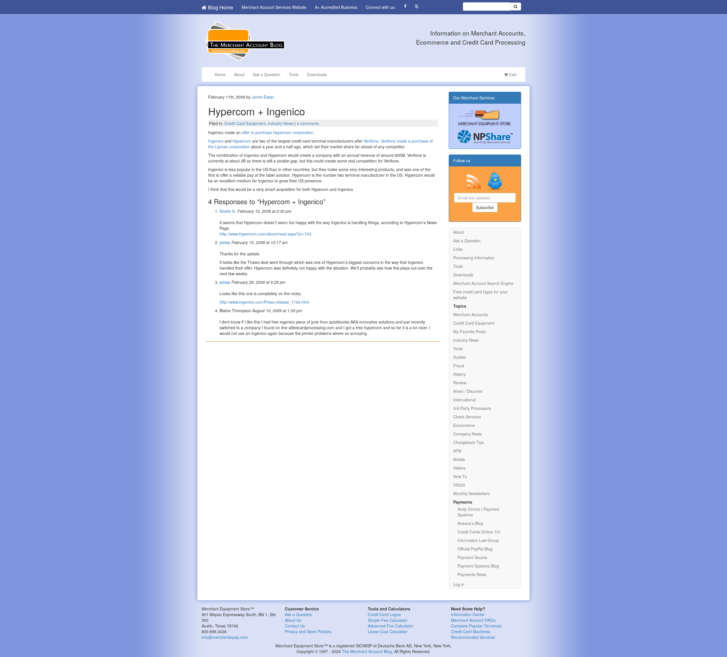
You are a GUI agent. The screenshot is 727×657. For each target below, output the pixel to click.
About (239, 74)
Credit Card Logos (384, 614)
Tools (293, 74)
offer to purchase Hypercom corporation (277, 132)
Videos (459, 468)
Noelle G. (228, 211)
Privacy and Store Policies (308, 631)
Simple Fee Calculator (388, 620)
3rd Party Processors (472, 408)
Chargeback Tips (468, 442)
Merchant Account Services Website (274, 7)
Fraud (458, 365)
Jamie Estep (263, 97)
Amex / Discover (467, 391)
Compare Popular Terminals (476, 626)
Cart (512, 74)
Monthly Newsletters (471, 493)
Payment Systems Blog (478, 566)
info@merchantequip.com (225, 637)
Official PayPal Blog (474, 549)
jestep (225, 242)
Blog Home (219, 7)
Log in (458, 584)
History (459, 374)
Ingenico (215, 141)
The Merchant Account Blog (367, 651)
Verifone (371, 141)
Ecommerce (464, 425)
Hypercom (242, 141)
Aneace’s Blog (470, 523)
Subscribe (485, 207)
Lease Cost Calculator (388, 631)
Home (220, 74)
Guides (459, 357)
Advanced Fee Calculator (390, 626)
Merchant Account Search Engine (483, 283)
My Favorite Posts (469, 331)
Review (459, 382)
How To (460, 476)
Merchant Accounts (470, 314)
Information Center (468, 614)
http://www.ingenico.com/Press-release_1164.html (264, 302)
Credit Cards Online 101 (479, 532)
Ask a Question (266, 74)
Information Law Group (478, 540)
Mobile (459, 459)
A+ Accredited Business (336, 7)
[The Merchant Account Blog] (244, 41)
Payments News (471, 574)
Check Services (467, 417)
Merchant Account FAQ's (473, 620)
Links (458, 249)
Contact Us (295, 626)
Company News (467, 434)
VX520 (459, 485)
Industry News (280, 123)
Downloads (317, 74)
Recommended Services (473, 637)
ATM (457, 451)
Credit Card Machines (470, 631)
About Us (293, 620)
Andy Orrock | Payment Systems (478, 512)
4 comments (308, 123)
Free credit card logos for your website (480, 294)
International (464, 399)
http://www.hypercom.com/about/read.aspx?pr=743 (265, 234)
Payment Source (472, 557)
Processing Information (474, 257)
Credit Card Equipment (245, 123)
